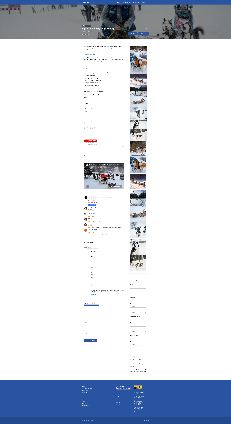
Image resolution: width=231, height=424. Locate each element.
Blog (84, 401)
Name (85, 322)
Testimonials (136, 2)
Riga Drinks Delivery (137, 404)
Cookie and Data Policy (87, 388)
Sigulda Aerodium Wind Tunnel (139, 411)
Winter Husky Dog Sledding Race (90, 127)
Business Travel (86, 405)
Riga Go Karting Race (138, 398)
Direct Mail (141, 371)
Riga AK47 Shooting (137, 397)
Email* (131, 284)
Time (131, 329)
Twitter (117, 398)
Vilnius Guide (118, 404)
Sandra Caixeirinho (92, 207)
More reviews (104, 234)
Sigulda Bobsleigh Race (138, 407)
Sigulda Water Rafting (138, 409)
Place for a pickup (134, 322)
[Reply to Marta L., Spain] (91, 269)
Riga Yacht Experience (138, 401)
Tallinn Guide (118, 402)
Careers (84, 403)
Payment (132, 341)
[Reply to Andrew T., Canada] (91, 254)
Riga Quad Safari (137, 400)
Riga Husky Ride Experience (139, 396)
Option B (132, 310)
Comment (86, 308)
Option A (132, 303)
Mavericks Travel (119, 407)
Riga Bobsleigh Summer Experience (140, 393)
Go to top (122, 146)
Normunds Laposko (92, 229)
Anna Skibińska (91, 213)
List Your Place (86, 399)
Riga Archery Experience (138, 402)
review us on (91, 204)
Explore (118, 2)
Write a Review (143, 33)
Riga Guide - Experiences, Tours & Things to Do (100, 197)
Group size (132, 297)
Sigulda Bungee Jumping (138, 408)
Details (131, 348)
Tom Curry (90, 224)
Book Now (132, 33)
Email (85, 328)
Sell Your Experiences (87, 397)
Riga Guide (85, 2)
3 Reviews (92, 34)
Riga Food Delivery (137, 403)
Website (85, 333)
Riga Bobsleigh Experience (139, 392)
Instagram (118, 396)
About (84, 386)
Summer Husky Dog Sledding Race (91, 128)
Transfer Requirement (135, 316)
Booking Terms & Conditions (88, 392)
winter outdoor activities (108, 46)
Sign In (143, 2)
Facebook (118, 393)
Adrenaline (88, 156)
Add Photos (146, 28)
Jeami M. (90, 218)
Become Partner (128, 2)
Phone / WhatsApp (134, 335)
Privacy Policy (85, 390)
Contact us (85, 394)
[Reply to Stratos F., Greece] (91, 285)
